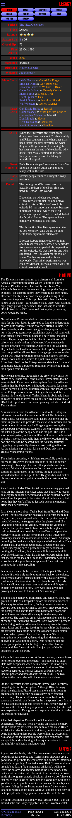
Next (59, 14)
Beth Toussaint (28, 121)
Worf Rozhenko (49, 83)
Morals (9, 14)
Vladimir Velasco (29, 125)
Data (41, 97)
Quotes (59, 10)
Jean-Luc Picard (50, 100)
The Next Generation (31, 24)
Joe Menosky (27, 72)
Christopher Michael (31, 115)
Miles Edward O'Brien (53, 111)
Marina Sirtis (26, 93)
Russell (48, 108)
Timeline (26, 14)
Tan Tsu (48, 125)
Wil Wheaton (27, 103)
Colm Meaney (27, 111)
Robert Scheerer (28, 67)
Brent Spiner (26, 97)
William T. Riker (51, 87)
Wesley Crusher (48, 103)
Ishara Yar (46, 121)
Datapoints (43, 10)
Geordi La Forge (49, 80)
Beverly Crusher (52, 90)
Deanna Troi (45, 93)
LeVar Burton (27, 80)
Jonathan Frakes (28, 87)
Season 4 (26, 19)
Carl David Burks (29, 108)
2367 (22, 57)
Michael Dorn (27, 83)
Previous (42, 14)
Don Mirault (26, 118)
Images (25, 10)
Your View (9, 19)
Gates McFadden (29, 90)
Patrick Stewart (28, 100)
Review (9, 10)
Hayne (41, 118)
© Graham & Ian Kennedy (11, 813)
